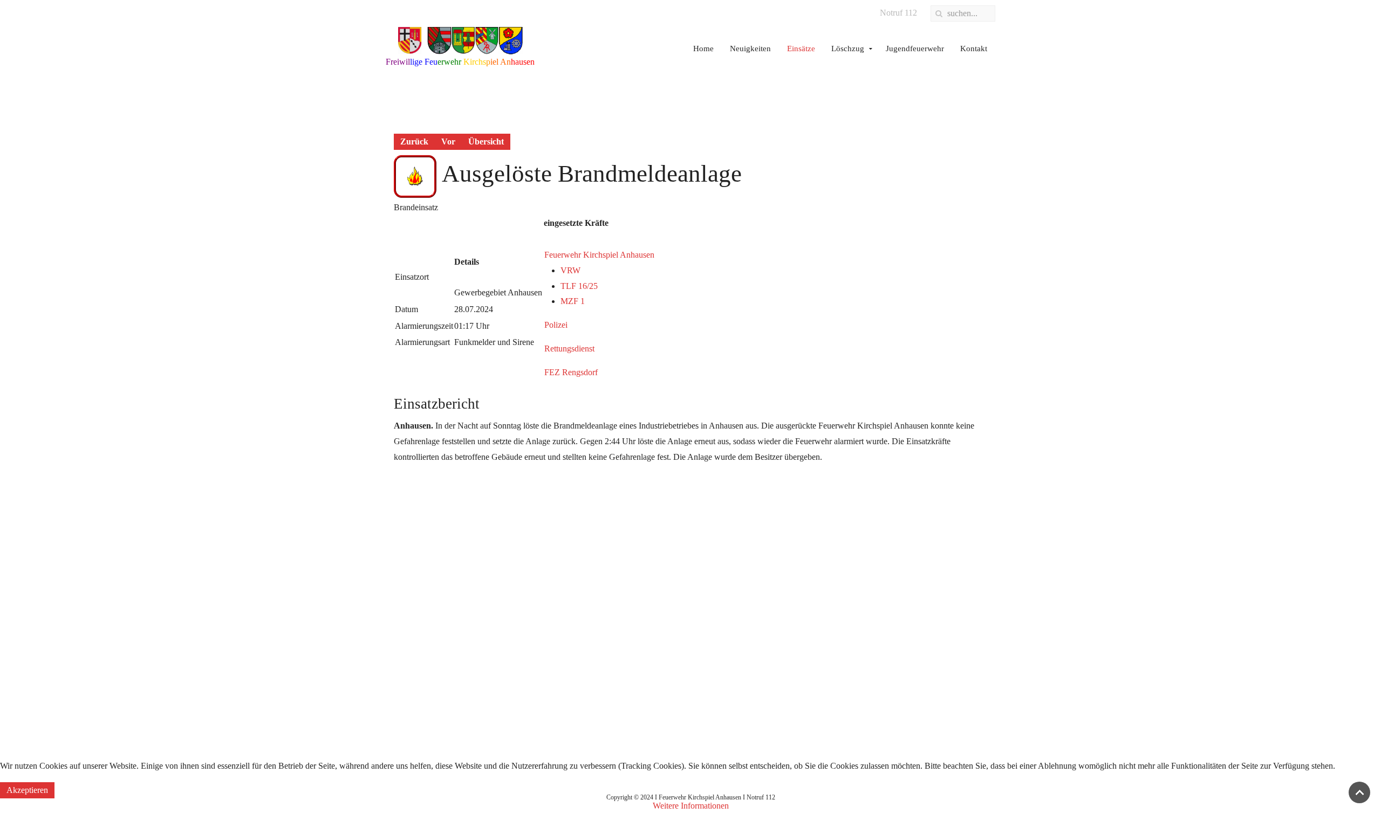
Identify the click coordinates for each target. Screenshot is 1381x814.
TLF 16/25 (579, 286)
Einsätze (801, 48)
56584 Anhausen (842, 613)
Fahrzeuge (617, 571)
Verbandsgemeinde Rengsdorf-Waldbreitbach (463, 551)
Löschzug (847, 48)
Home (703, 48)
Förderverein (622, 613)
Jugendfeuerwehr (915, 48)
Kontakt (973, 48)
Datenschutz (407, 592)
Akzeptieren (27, 790)
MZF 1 (572, 301)
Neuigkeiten (750, 48)
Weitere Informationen (691, 805)
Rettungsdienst (569, 348)
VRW (570, 270)
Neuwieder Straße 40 (849, 592)
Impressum (404, 571)
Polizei (556, 324)
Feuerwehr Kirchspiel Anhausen (599, 254)
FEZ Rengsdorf (571, 372)
